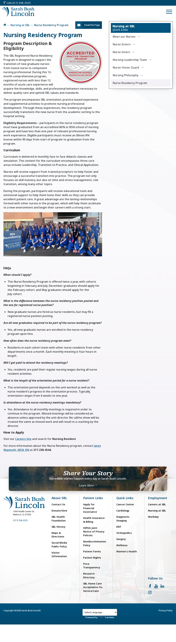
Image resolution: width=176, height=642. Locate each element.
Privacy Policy (166, 610)
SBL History (58, 526)
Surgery (121, 539)
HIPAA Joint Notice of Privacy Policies (93, 531)
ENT (118, 526)
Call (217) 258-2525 (18, 2)
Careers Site (23, 439)
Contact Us (58, 504)
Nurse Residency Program (130, 83)
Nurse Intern (121, 52)
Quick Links (124, 498)
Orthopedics (124, 533)
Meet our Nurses (124, 36)
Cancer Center (125, 504)
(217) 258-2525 (20, 520)
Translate (109, 617)
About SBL (59, 498)
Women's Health (126, 551)
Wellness (122, 545)
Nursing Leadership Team (130, 60)
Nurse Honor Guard (126, 67)
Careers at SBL (157, 504)
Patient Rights (92, 557)
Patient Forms (92, 551)
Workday (153, 516)
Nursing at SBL (20, 25)
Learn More (87, 485)
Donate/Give (59, 510)
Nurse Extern (121, 44)
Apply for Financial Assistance (90, 508)
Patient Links (93, 498)
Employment (157, 498)
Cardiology (122, 510)
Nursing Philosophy (125, 75)
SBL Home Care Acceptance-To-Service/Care (93, 587)
